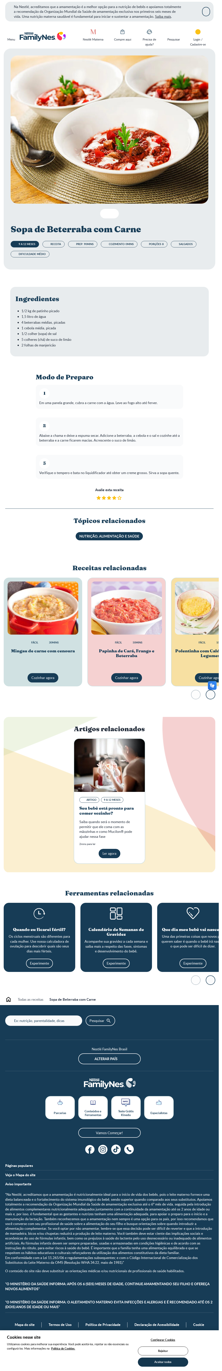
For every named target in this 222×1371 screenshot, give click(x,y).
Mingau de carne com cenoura (43, 651)
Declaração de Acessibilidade (156, 1324)
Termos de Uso (60, 1324)
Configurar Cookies (163, 1340)
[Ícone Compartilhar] (113, 214)
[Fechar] (206, 11)
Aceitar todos (162, 1362)
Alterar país (106, 1058)
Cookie (198, 1324)
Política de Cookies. (63, 1348)
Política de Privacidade (103, 1324)
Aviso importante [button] (18, 1184)
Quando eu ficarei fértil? (39, 930)
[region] (109, 1350)
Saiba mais (163, 16)
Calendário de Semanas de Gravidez (116, 932)
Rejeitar (163, 1351)
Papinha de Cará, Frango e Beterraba (126, 653)
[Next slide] (210, 694)
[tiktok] (116, 1149)
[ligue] (129, 1149)
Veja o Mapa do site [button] (20, 1175)
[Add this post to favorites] (105, 214)
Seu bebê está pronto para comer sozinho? (106, 810)
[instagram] (103, 1149)
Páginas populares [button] (19, 1165)
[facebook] (90, 1149)
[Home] (42, 37)
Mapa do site (25, 1324)
